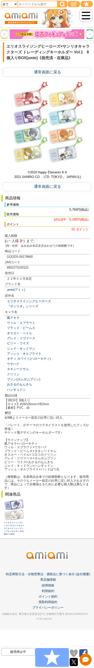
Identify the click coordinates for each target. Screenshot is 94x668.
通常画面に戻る (47, 72)
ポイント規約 (48, 596)
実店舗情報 (48, 579)
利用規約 (48, 591)
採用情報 (48, 585)
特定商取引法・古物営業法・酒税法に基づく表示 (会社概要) (48, 574)
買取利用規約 (48, 602)
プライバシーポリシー (48, 607)
